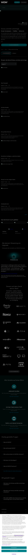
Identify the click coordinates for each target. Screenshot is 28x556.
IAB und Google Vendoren (6, 544)
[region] (14, 535)
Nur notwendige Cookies (14, 550)
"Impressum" (4, 536)
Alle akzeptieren (14, 547)
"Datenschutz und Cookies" (18, 535)
